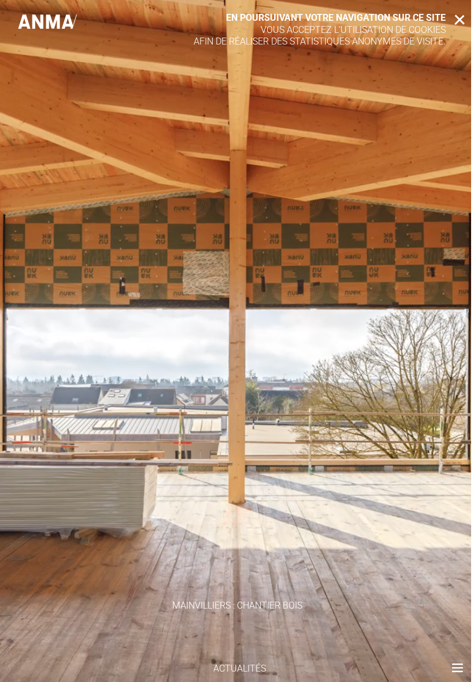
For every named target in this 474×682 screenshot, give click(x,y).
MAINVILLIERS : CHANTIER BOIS (237, 605)
